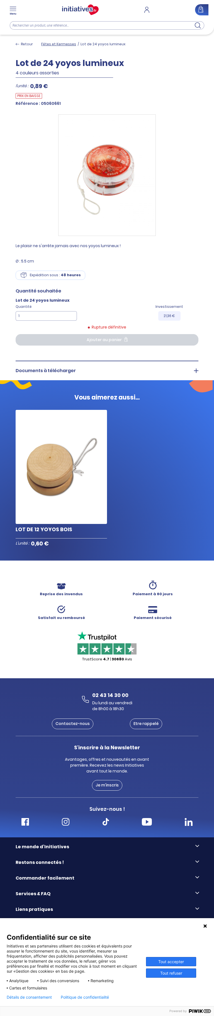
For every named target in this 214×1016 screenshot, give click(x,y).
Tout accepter (171, 961)
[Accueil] (80, 9)
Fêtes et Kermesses (58, 44)
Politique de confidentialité (85, 997)
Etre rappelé (146, 723)
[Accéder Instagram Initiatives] (65, 822)
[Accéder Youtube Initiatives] (147, 822)
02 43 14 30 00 (110, 695)
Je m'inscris (107, 785)
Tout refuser (171, 973)
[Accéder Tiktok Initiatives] (106, 822)
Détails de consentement (29, 997)
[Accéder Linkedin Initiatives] (189, 822)
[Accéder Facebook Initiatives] (25, 822)
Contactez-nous (72, 723)
